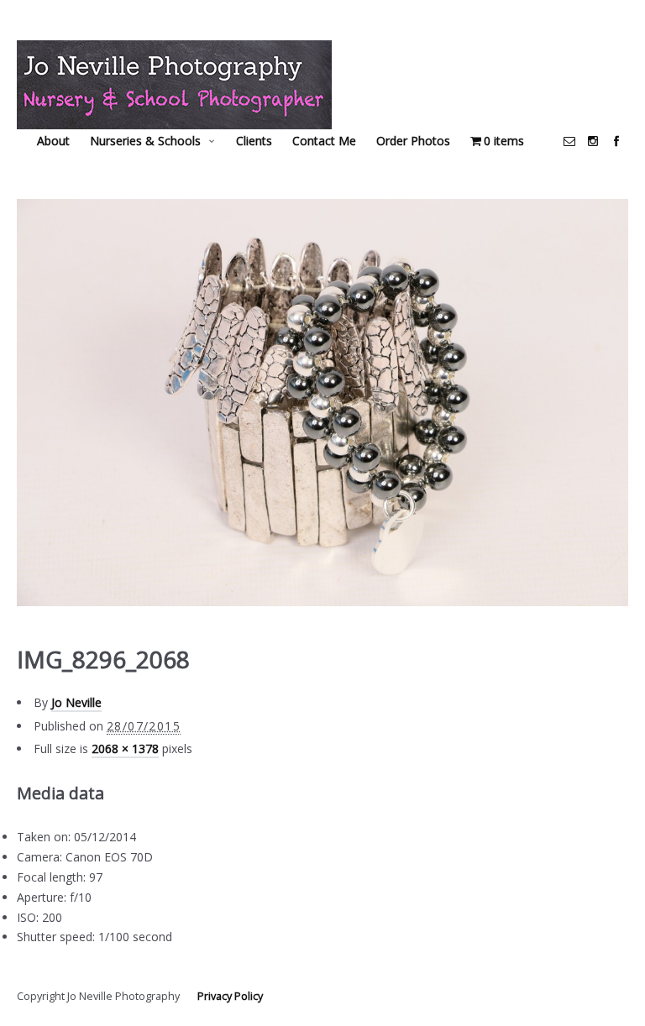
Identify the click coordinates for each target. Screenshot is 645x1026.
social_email (569, 141)
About (53, 141)
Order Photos (413, 141)
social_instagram (593, 141)
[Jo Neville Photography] (174, 84)
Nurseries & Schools (145, 141)
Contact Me (324, 141)
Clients (254, 141)
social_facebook (616, 141)
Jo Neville (76, 702)
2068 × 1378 (125, 748)
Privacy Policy (230, 996)
